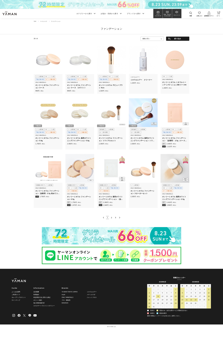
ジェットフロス (92, 297)
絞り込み (177, 38)
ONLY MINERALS (67, 297)
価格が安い (146, 38)
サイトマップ (16, 300)
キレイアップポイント (19, 297)
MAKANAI (65, 303)
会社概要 (36, 292)
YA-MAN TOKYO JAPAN (69, 292)
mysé (63, 294)
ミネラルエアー (92, 292)
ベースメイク (43, 21)
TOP (35, 21)
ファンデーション (56, 21)
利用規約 (36, 294)
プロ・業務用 (66, 300)
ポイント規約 (37, 300)
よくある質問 (16, 292)
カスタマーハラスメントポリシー (44, 306)
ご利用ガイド (16, 294)
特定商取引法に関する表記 (42, 297)
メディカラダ (91, 294)
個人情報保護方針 (39, 303)
